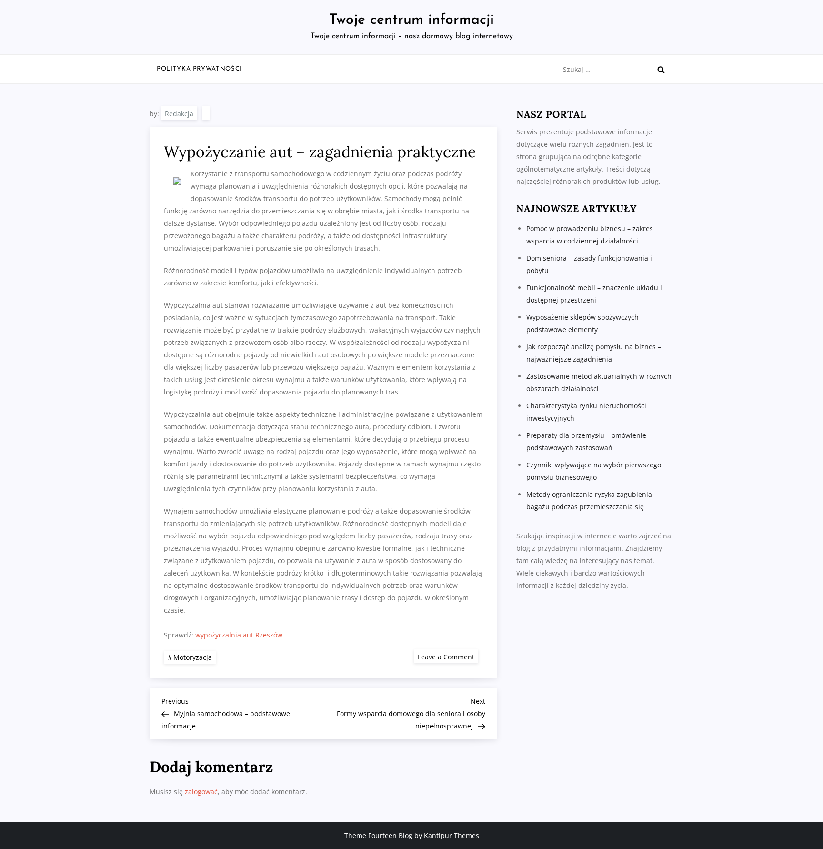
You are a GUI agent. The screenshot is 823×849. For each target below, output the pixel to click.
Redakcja (179, 113)
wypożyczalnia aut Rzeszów (238, 634)
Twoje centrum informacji (411, 20)
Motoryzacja (192, 657)
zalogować (201, 791)
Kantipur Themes (451, 835)
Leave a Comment (448, 656)
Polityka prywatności (199, 69)
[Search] (661, 69)
